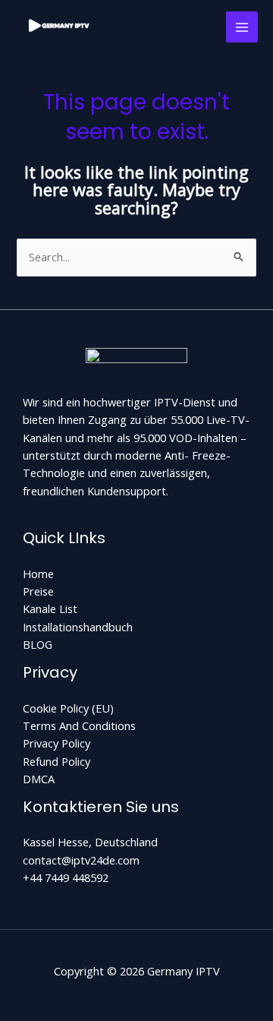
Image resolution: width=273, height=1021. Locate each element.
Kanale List (50, 608)
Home (38, 573)
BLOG (37, 644)
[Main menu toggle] (242, 27)
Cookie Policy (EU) (68, 708)
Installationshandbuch (78, 626)
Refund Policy (56, 761)
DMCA (39, 778)
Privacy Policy (56, 743)
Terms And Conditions (79, 725)
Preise (38, 591)
